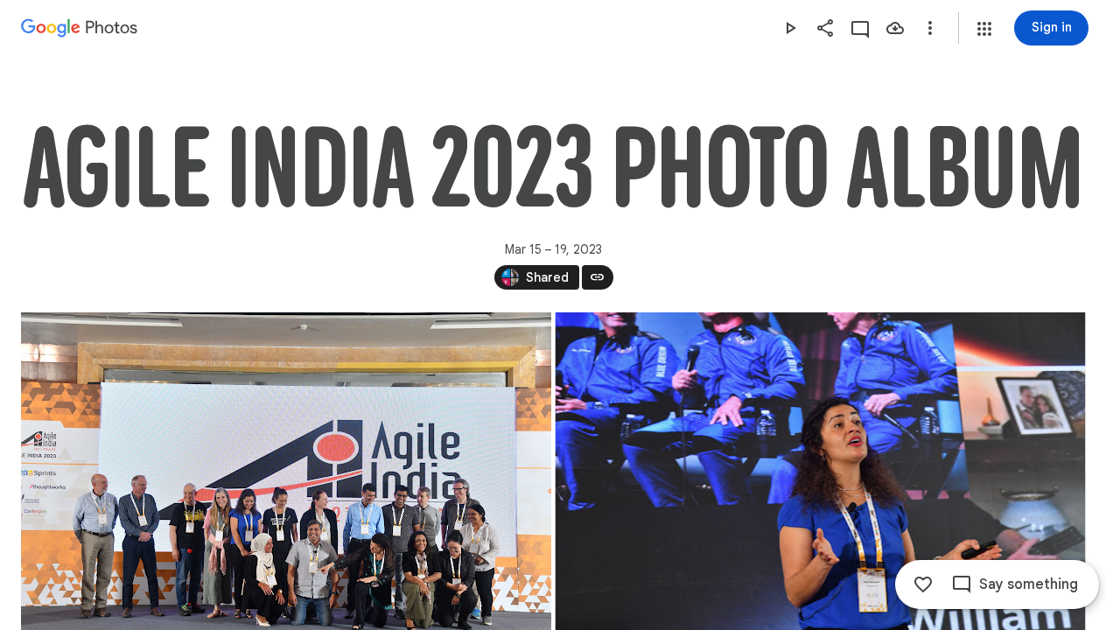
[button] (984, 28)
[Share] (825, 28)
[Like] (923, 584)
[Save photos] (895, 28)
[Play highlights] (790, 28)
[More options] (930, 28)
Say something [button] (1028, 584)
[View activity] (860, 28)
